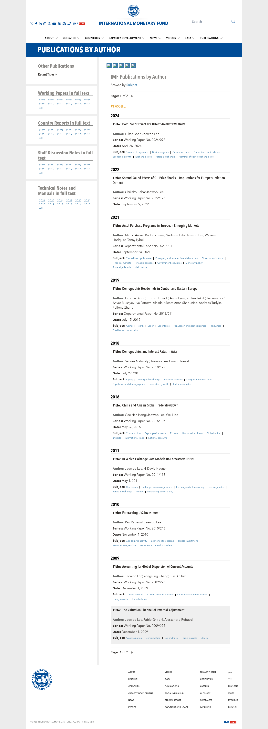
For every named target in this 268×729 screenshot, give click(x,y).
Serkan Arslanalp (137, 361)
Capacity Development (125, 38)
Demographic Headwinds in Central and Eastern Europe (159, 288)
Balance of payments (137, 152)
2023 (69, 100)
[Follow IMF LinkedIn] (40, 23)
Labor (151, 326)
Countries (92, 38)
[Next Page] (131, 95)
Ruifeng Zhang (123, 307)
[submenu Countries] (102, 38)
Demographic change (148, 380)
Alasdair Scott (163, 303)
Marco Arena (134, 235)
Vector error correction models (156, 545)
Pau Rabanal (134, 522)
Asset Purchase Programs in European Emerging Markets (160, 225)
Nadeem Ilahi (175, 235)
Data (188, 38)
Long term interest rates (199, 380)
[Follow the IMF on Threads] (49, 23)
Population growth (159, 384)
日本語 (231, 693)
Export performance (155, 433)
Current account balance (207, 152)
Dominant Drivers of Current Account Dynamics (153, 124)
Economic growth (122, 157)
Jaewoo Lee (150, 134)
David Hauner (157, 468)
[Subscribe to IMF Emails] (64, 23)
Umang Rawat (179, 361)
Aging (129, 326)
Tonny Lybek (135, 240)
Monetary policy (194, 263)
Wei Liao (172, 415)
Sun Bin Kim (178, 576)
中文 (230, 679)
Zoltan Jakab (196, 298)
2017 (69, 104)
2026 (42, 100)
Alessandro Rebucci (178, 619)
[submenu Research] (78, 38)
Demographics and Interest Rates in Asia (149, 351)
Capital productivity (136, 541)
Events (132, 707)
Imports (117, 438)
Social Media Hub (174, 693)
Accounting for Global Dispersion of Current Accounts (157, 566)
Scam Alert (206, 700)
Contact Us (206, 679)
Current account (181, 152)
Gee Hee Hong (135, 415)
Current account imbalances (192, 595)
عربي (230, 672)
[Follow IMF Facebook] (36, 23)
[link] (109, 65)
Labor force (164, 326)
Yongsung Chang (156, 576)
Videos (171, 38)
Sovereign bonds (122, 267)
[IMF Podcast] (59, 23)
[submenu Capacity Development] (143, 38)
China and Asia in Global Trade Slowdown (150, 405)
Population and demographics (190, 326)
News (154, 38)
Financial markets (122, 263)
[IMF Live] (230, 721)
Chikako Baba (135, 192)
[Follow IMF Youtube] (54, 23)
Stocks (204, 638)
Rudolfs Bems (154, 235)
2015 (87, 104)
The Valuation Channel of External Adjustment (153, 609)
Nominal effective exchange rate (196, 157)
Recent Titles (46, 74)
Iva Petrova (143, 303)
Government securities (169, 263)
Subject (131, 85)
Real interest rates (181, 384)
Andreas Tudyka (210, 303)
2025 (51, 100)
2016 (78, 104)
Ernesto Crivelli (157, 298)
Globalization (214, 433)
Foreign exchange (165, 157)
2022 (78, 100)
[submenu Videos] (178, 38)
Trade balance (139, 599)
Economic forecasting (162, 541)
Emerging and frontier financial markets (176, 258)
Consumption (133, 433)
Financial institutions (212, 258)
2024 (60, 100)
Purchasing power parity (160, 492)
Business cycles (160, 152)
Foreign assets (120, 599)
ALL (41, 108)
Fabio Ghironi (153, 619)
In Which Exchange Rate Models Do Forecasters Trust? (158, 458)
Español (232, 707)
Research (69, 38)
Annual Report (173, 700)
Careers (204, 686)
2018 (60, 104)
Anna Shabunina (185, 303)
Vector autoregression (124, 545)
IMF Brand (205, 707)
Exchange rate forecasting (190, 487)
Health (140, 326)
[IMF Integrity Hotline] (69, 23)
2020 (42, 104)
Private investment (188, 541)
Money (139, 492)
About (49, 38)
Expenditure (171, 638)
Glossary (205, 693)
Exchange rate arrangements (156, 487)
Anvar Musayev (123, 303)
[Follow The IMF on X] (31, 23)
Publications (209, 38)
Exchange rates (143, 157)
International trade (134, 438)
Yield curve (141, 267)
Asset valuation (134, 638)
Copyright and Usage (176, 707)
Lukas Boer (133, 134)
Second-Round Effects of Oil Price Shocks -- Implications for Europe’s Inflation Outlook (169, 180)
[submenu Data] (193, 38)
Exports (174, 433)
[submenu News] (160, 38)
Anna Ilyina (177, 298)
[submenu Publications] (221, 38)
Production (216, 326)
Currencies (132, 487)
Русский (233, 700)
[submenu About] (56, 38)
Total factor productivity (125, 330)
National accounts (157, 438)
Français (233, 686)
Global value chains (192, 433)
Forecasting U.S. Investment (141, 512)
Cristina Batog (135, 298)
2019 (51, 104)
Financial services (144, 263)
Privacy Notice (208, 672)
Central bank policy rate (138, 258)
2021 (87, 100)
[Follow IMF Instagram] (44, 23)
